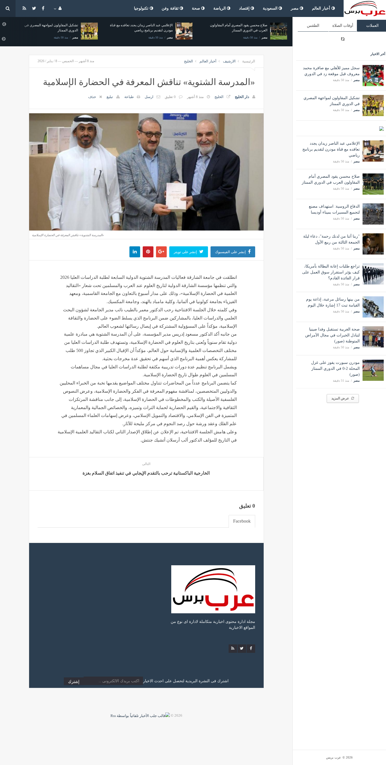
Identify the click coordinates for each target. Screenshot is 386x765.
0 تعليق (170, 97)
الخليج (188, 61)
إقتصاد (245, 8)
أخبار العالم (321, 8)
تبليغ (110, 97)
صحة (196, 8)
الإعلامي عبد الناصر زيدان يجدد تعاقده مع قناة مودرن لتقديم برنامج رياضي (331, 149)
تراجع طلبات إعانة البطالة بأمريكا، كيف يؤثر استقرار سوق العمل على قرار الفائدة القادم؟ (331, 272)
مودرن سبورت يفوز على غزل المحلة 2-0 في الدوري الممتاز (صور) (335, 368)
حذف (92, 97)
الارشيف (229, 61)
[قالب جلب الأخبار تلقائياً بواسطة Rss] (140, 715)
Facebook (242, 521)
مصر (295, 8)
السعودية (271, 8)
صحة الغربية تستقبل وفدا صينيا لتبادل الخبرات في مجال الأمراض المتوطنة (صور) (332, 335)
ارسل (149, 97)
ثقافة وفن (171, 8)
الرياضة (220, 8)
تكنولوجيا (142, 8)
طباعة (129, 97)
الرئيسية (248, 61)
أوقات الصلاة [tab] (342, 25)
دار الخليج (242, 97)
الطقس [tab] (313, 25)
